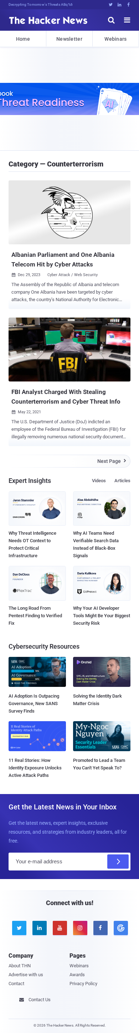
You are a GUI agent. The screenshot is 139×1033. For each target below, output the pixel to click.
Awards (77, 974)
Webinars (115, 39)
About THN (20, 965)
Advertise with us (26, 974)
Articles (122, 480)
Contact (16, 983)
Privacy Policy (83, 983)
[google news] (120, 928)
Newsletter (69, 39)
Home (23, 39)
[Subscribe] (118, 861)
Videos (99, 480)
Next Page (111, 461)
